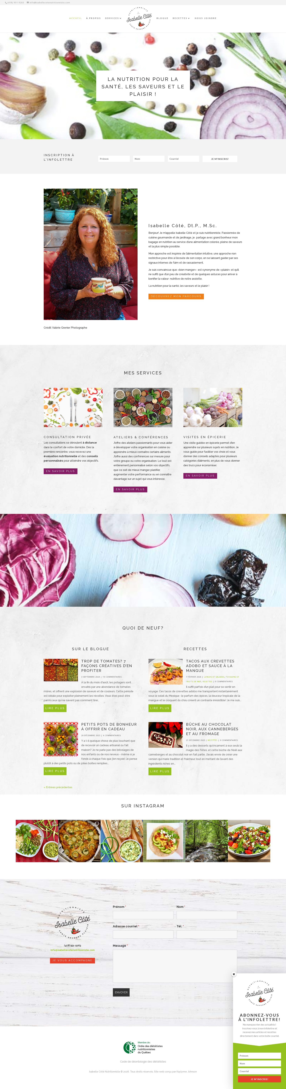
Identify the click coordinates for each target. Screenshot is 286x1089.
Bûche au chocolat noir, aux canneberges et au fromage (212, 729)
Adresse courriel (126, 926)
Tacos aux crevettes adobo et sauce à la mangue (210, 666)
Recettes (207, 681)
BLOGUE (163, 18)
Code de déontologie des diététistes (143, 1061)
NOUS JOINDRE (206, 18)
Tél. (180, 926)
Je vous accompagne (72, 960)
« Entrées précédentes (58, 787)
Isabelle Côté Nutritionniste (104, 1071)
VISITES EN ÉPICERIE (204, 437)
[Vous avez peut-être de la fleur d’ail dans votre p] (37, 841)
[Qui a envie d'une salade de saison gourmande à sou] (249, 841)
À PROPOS (93, 18)
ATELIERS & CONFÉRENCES (141, 437)
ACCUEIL (75, 18)
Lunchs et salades (214, 677)
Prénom (119, 906)
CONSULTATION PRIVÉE (67, 437)
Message (120, 945)
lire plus (55, 708)
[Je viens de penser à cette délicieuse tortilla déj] (164, 841)
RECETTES (180, 18)
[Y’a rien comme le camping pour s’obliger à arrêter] (206, 841)
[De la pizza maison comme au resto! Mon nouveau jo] (79, 841)
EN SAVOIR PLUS (60, 471)
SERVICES (112, 18)
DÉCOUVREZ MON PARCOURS (176, 296)
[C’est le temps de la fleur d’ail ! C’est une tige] (122, 841)
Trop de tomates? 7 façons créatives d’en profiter (106, 666)
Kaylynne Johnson (187, 1071)
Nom (181, 906)
